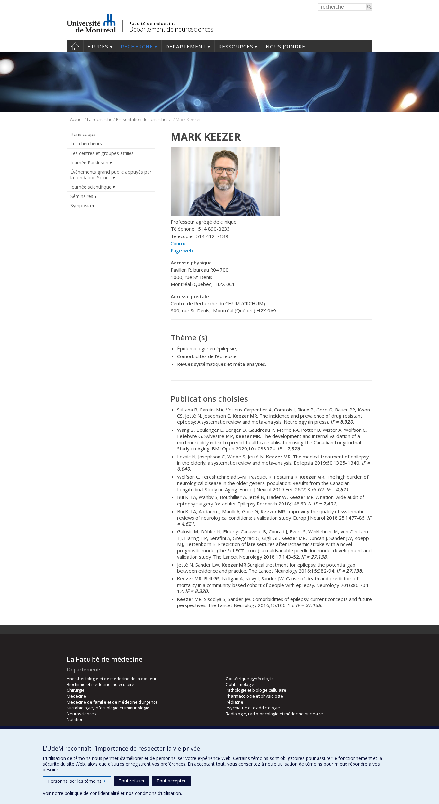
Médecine (76, 696)
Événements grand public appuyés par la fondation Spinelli (110, 174)
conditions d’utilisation (158, 793)
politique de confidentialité (92, 793)
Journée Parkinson (89, 163)
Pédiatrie (234, 702)
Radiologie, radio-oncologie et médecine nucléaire (274, 713)
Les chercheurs (86, 144)
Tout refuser (132, 781)
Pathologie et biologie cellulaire (256, 690)
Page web (182, 250)
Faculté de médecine (152, 23)
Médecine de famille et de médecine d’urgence (112, 702)
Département (186, 46)
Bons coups (82, 134)
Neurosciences (81, 713)
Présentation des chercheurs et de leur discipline (144, 119)
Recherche (137, 46)
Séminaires (81, 196)
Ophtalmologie (240, 684)
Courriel (179, 243)
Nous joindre (285, 46)
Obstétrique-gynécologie (250, 678)
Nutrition (75, 719)
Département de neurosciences (171, 29)
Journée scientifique (91, 187)
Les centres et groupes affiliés (102, 153)
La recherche (99, 119)
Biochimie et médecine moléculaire (100, 684)
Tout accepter (171, 781)
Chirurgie (76, 690)
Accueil (75, 46)
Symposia (80, 205)
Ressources (236, 46)
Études (97, 46)
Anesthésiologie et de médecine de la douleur (112, 678)
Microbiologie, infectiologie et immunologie (108, 708)
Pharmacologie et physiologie (254, 696)
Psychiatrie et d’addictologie (253, 708)
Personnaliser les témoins (77, 781)
